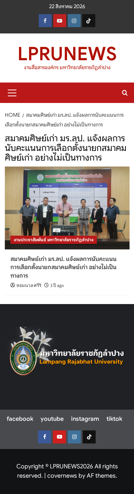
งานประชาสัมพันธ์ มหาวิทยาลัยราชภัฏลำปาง (53, 239)
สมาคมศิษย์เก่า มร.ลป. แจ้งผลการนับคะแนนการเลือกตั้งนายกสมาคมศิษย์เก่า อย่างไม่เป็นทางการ (63, 267)
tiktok (114, 419)
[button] (12, 92)
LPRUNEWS (67, 53)
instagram (85, 419)
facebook (20, 419)
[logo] (67, 354)
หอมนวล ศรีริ (28, 285)
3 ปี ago (57, 285)
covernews (62, 476)
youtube (52, 419)
